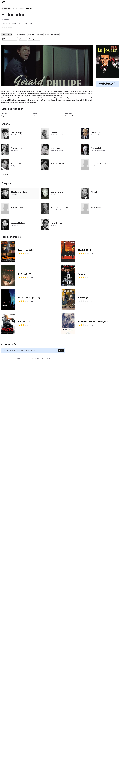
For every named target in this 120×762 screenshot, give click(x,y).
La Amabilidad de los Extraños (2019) (93, 322)
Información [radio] (8, 34)
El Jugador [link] (29, 8)
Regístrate (102, 83)
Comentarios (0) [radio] (21, 34)
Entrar (61, 350)
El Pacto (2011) (24, 322)
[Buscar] (114, 2)
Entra (107, 83)
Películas (21, 8)
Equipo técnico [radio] (35, 39)
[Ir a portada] (3, 2)
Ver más (5, 174)
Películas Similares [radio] (53, 34)
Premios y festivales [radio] (36, 34)
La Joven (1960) (24, 274)
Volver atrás (7, 8)
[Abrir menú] (116, 2)
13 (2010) (82, 274)
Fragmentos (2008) (26, 250)
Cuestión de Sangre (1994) (29, 298)
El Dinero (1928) (84, 298)
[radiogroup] (60, 34)
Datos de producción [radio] (10, 39)
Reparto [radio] (24, 39)
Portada (14, 8)
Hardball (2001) (84, 250)
